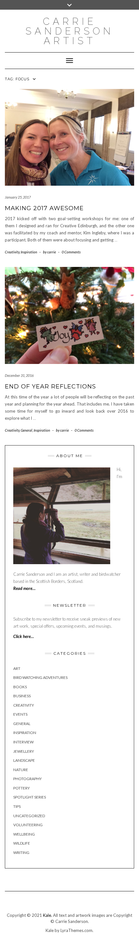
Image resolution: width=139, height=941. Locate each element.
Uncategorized (29, 815)
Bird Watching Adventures (40, 677)
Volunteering (28, 824)
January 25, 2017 (18, 197)
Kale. (47, 915)
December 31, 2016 (19, 375)
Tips (17, 806)
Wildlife (21, 843)
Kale (50, 930)
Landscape (24, 760)
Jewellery (23, 751)
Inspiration (29, 252)
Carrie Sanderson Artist (70, 31)
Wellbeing (24, 834)
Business (22, 695)
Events (20, 714)
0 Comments (71, 252)
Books (20, 686)
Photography (27, 778)
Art (16, 668)
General (26, 430)
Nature (20, 769)
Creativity (12, 252)
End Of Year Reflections (50, 386)
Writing (21, 852)
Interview (23, 742)
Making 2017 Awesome (44, 208)
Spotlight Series (29, 797)
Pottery (21, 788)
